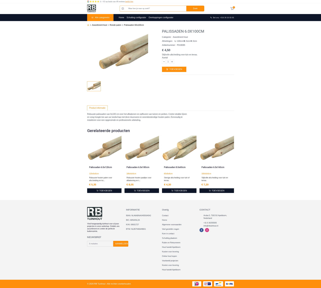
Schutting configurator (136, 17)
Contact (165, 215)
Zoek (195, 8)
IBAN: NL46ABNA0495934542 (138, 215)
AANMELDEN (121, 244)
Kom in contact (168, 233)
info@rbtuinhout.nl (211, 226)
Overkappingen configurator (161, 17)
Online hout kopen (169, 256)
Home (121, 17)
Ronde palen (115, 25)
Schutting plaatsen (169, 238)
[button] (157, 86)
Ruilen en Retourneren (171, 242)
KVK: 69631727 (132, 224)
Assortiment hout (99, 25)
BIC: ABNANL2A (133, 220)
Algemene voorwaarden (171, 224)
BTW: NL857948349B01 (136, 229)
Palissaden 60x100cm (134, 25)
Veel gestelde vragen (170, 229)
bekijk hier (129, 2)
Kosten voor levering (170, 252)
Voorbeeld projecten (170, 261)
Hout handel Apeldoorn (171, 247)
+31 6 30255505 (210, 223)
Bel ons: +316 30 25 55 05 (223, 18)
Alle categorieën (102, 17)
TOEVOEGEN (175, 69)
